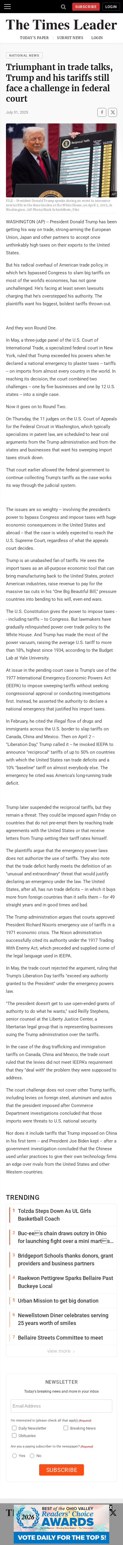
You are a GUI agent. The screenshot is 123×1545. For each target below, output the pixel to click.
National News (24, 56)
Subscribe (86, 7)
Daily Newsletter (32, 1428)
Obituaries (27, 1435)
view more (59, 1351)
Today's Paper (34, 38)
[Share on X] (112, 112)
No (38, 1455)
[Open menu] (7, 6)
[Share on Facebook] (101, 112)
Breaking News (83, 1428)
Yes (21, 1455)
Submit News (70, 38)
